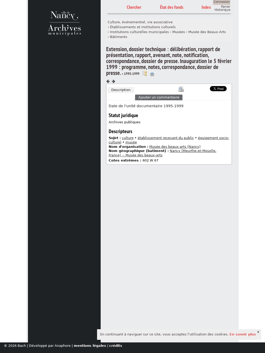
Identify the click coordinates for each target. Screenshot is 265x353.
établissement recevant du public (166, 138)
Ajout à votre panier (152, 74)
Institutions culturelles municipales (139, 32)
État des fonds (171, 7)
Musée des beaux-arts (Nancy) (175, 147)
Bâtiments (118, 37)
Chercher (134, 7)
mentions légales (90, 346)
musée (131, 142)
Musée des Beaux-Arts (207, 32)
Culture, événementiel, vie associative (140, 22)
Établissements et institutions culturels (143, 27)
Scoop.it (202, 88)
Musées (178, 32)
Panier (225, 7)
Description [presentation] (120, 90)
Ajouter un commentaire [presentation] (158, 97)
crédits (115, 346)
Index (206, 7)
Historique (222, 10)
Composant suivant (113, 81)
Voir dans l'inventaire (144, 73)
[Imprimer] (181, 89)
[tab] (121, 90)
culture (128, 138)
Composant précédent (108, 81)
